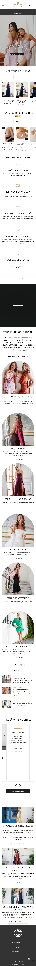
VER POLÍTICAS (18, 278)
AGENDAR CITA (18, 409)
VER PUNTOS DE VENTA (18, 921)
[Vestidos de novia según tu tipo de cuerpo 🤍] (6, 704)
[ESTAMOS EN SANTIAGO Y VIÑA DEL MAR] (18, 896)
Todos (18, 77)
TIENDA (17, 947)
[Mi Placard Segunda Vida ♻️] (18, 815)
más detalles (18, 882)
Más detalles (19, 314)
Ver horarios (18, 508)
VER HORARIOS (18, 459)
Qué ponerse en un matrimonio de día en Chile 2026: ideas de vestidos (22, 680)
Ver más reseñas (18, 791)
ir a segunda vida (18, 843)
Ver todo (18, 670)
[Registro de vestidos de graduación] (18, 856)
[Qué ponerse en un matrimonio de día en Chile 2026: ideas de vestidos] (6, 679)
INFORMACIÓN (17, 942)
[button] (16, 785)
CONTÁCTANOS (17, 951)
